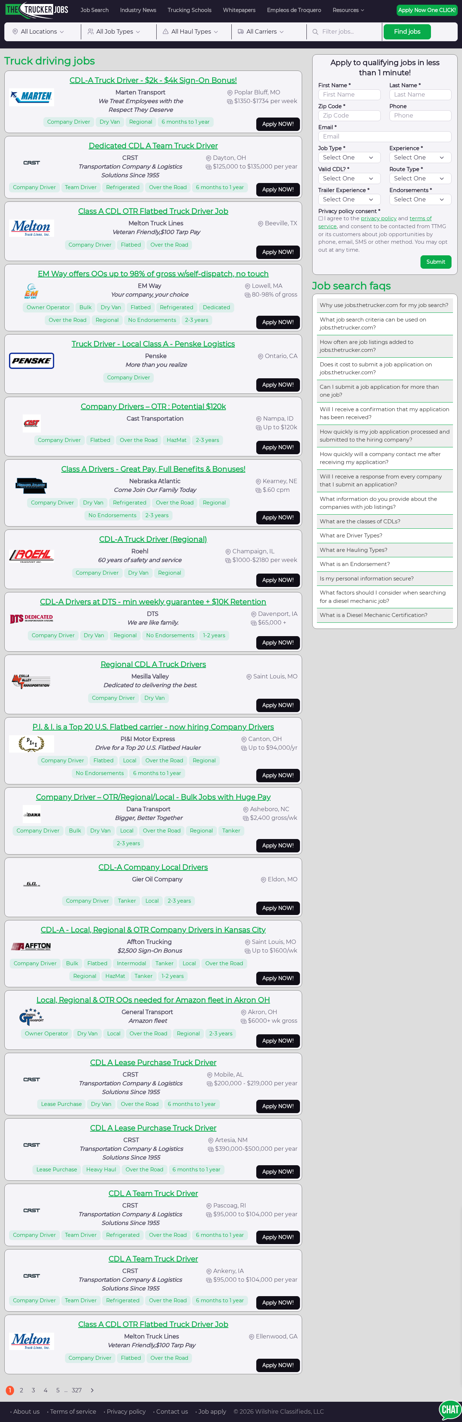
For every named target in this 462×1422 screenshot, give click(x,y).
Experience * (406, 148)
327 (77, 1390)
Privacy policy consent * (349, 211)
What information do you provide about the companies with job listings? (378, 503)
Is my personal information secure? (367, 578)
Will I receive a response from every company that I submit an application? (381, 480)
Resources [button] (346, 10)
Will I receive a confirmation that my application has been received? (384, 413)
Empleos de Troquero (294, 10)
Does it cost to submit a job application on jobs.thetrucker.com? (376, 368)
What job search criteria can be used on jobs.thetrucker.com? (373, 323)
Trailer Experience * (344, 190)
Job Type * (331, 148)
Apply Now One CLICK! (427, 10)
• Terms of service (71, 1411)
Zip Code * (331, 106)
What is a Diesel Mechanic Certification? (374, 615)
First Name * (334, 85)
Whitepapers (239, 10)
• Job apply (210, 1411)
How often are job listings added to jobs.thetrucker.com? (366, 346)
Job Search (95, 10)
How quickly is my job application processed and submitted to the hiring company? (385, 435)
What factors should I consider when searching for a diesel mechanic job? (383, 596)
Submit (436, 262)
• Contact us (170, 1411)
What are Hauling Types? (354, 549)
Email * (327, 127)
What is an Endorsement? (355, 564)
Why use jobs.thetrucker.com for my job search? (384, 305)
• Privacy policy (125, 1411)
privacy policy (379, 218)
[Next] (92, 1390)
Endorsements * (410, 190)
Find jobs (407, 31)
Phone (398, 106)
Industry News (138, 10)
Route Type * (406, 169)
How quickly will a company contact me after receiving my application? (380, 458)
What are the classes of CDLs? (360, 521)
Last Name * (405, 85)
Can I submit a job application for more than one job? (379, 391)
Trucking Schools (190, 10)
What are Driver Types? (351, 535)
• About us (25, 1411)
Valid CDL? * (333, 169)
